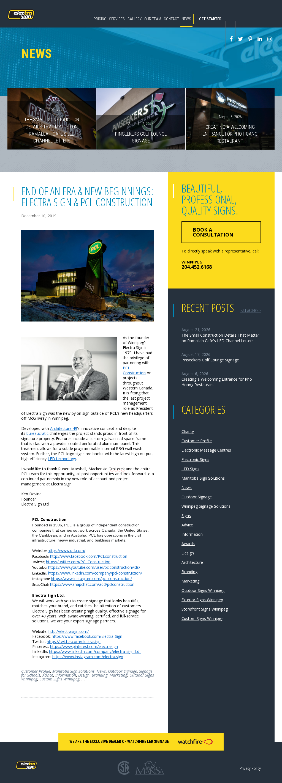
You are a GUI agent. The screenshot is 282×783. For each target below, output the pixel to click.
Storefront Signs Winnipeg (204, 609)
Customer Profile (35, 671)
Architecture (192, 562)
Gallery (135, 19)
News (186, 19)
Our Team (152, 19)
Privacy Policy (250, 768)
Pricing (100, 19)
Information (65, 675)
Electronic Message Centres (206, 450)
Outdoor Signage (122, 671)
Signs (186, 515)
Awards (188, 543)
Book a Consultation (213, 232)
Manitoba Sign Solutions (73, 671)
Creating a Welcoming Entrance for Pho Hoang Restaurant (230, 129)
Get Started (210, 19)
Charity (187, 431)
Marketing (118, 675)
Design (84, 675)
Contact (171, 19)
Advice (47, 675)
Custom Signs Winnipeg (59, 679)
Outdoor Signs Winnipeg (202, 590)
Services (117, 19)
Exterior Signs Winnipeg (202, 599)
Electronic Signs (195, 459)
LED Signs (190, 468)
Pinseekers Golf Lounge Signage (141, 133)
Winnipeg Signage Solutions (206, 506)
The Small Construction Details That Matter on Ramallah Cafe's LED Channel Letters (51, 125)
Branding (99, 675)
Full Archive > (250, 310)
